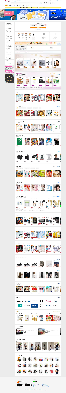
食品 (6, 30)
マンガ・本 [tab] (29, 5)
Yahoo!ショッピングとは (36, 384)
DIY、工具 (7, 41)
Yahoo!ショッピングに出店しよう (55, 0)
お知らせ (34, 386)
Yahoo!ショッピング (26, 389)
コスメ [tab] (24, 5)
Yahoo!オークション (35, 389)
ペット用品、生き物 (8, 45)
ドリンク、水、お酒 (8, 31)
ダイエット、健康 (8, 32)
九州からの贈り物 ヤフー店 (50, 313)
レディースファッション (9, 24)
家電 (6, 35)
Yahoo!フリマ (40, 389)
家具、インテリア (8, 40)
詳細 (23, 49)
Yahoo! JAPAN (49, 0)
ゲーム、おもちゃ (8, 48)
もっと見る (58, 74)
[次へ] (62, 14)
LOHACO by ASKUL (19, 313)
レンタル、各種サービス (9, 58)
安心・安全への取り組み (45, 385)
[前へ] (3, 14)
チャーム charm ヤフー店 (35, 313)
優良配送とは (44, 384)
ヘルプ (60, 0)
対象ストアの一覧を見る (56, 196)
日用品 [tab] (26, 5)
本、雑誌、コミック (8, 57)
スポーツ (7, 49)
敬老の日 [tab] (17, 5)
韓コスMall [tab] (13, 5)
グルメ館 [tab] (10, 5)
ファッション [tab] (20, 5)
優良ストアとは (35, 385)
